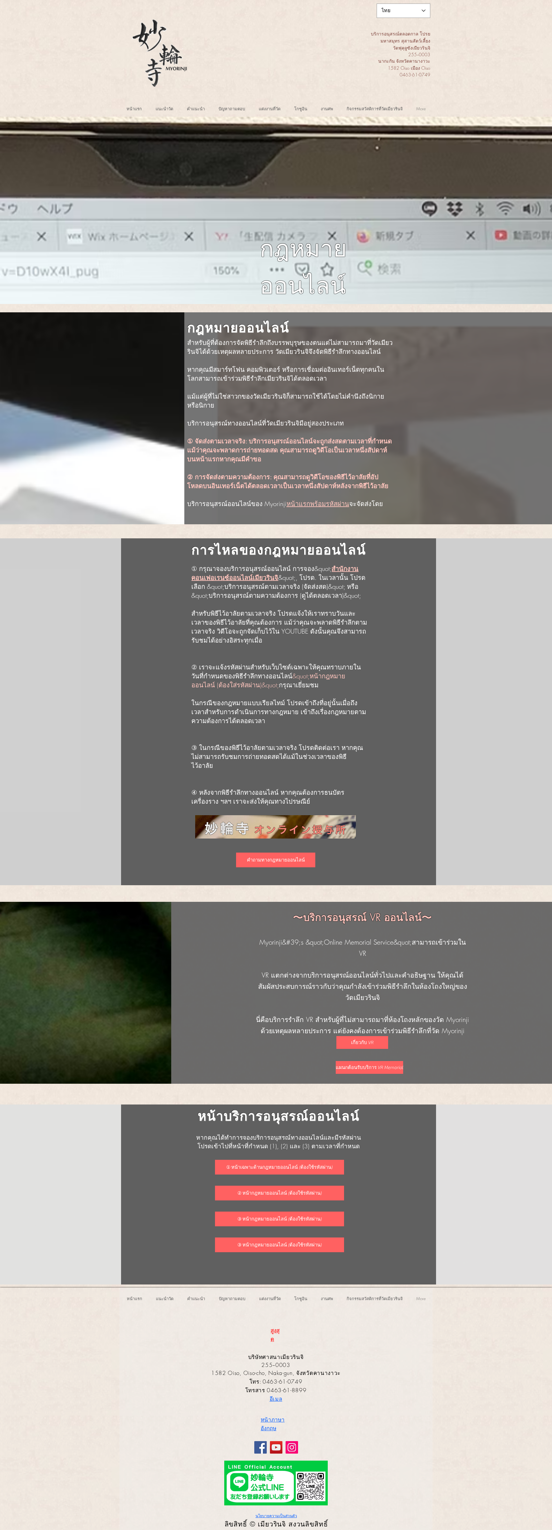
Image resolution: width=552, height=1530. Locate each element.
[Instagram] (292, 1447)
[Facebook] (260, 1447)
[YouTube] (276, 1447)
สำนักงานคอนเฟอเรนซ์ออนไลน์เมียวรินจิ (274, 573)
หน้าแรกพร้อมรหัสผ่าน (318, 503)
